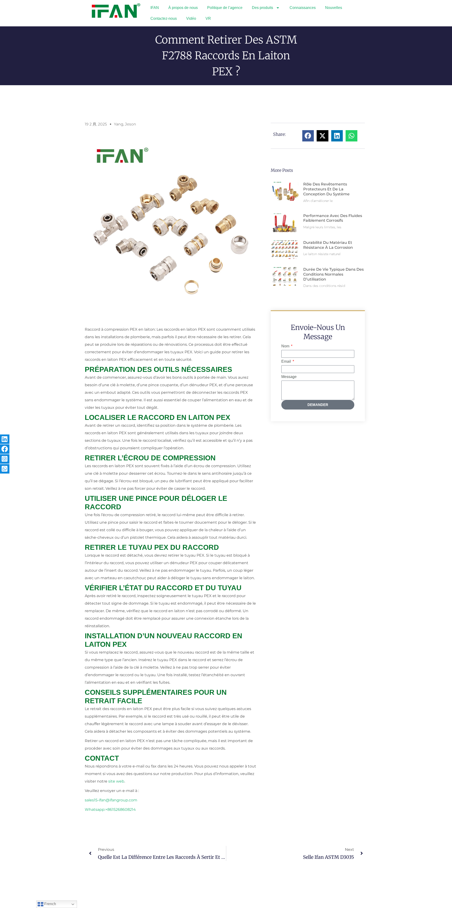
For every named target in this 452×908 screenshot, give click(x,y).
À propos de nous (183, 8)
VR (208, 18)
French (49, 904)
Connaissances (303, 8)
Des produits (262, 8)
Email (286, 361)
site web (116, 781)
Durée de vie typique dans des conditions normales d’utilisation (333, 274)
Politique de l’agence (224, 8)
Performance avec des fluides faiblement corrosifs (332, 218)
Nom (285, 346)
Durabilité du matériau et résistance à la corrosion (328, 245)
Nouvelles (333, 8)
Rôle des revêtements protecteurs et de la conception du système (326, 189)
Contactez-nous (163, 18)
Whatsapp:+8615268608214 (110, 809)
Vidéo (191, 18)
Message (289, 377)
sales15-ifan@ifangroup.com (111, 800)
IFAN (154, 8)
